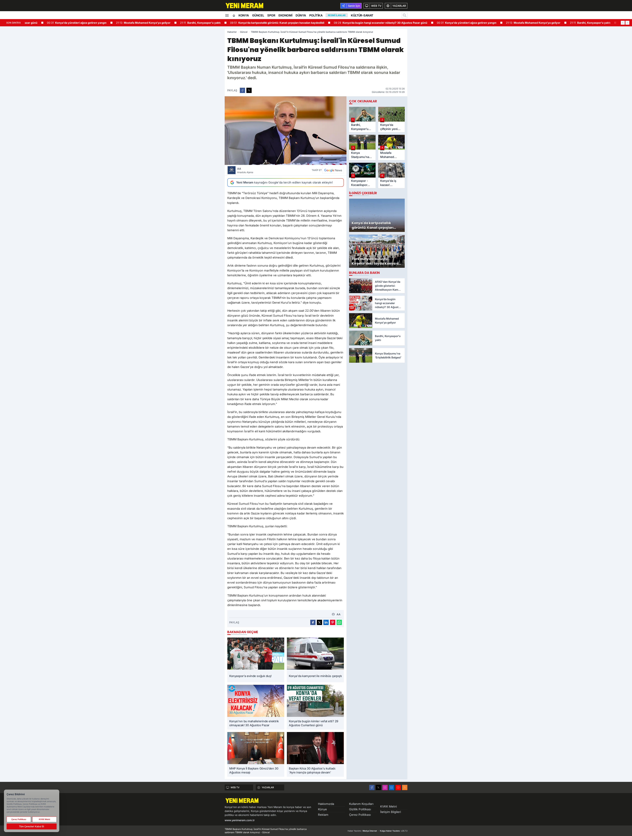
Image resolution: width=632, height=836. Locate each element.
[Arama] (404, 15)
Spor (271, 15)
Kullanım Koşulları (361, 804)
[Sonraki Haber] (627, 23)
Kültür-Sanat (362, 15)
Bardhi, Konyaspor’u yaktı (200, 22)
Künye (322, 809)
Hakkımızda (326, 804)
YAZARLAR (268, 787)
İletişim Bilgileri (390, 812)
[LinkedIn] (391, 787)
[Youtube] (398, 787)
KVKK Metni (388, 806)
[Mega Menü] (227, 15)
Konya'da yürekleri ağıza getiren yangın (76, 22)
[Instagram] (385, 787)
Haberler (232, 31)
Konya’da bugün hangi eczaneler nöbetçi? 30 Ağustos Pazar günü (380, 22)
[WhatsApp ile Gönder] (339, 622)
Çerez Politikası (360, 814)
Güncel (258, 15)
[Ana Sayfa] (234, 15)
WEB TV (235, 787)
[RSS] (404, 787)
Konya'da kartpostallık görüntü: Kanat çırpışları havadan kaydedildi (277, 22)
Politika (315, 15)
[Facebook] (371, 787)
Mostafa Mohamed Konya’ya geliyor (143, 22)
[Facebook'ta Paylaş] (242, 90)
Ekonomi (285, 15)
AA (245, 170)
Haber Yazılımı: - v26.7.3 (377, 831)
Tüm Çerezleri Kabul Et (31, 826)
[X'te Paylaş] (249, 90)
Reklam (323, 814)
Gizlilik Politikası (360, 809)
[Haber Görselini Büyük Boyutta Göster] (285, 130)
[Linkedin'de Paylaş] (326, 622)
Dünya (301, 15)
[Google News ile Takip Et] (333, 170)
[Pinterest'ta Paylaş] (332, 622)
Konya (243, 15)
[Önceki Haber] (623, 23)
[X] (378, 787)
